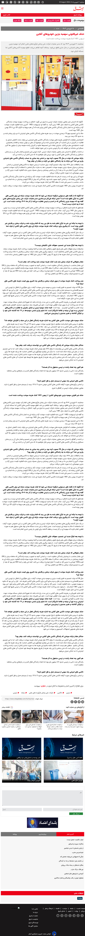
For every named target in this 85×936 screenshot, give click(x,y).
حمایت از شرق (33, 916)
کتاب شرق (7, 15)
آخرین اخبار (70, 834)
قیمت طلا (39, 20)
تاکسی (59, 692)
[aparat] (11, 2)
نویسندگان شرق (33, 922)
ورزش (83, 911)
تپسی (15, 692)
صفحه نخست (80, 908)
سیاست (64, 908)
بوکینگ (80, 898)
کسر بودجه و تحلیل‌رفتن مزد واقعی (28, 757)
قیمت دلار (67, 20)
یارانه (23, 692)
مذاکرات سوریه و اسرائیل (76, 844)
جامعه (72, 908)
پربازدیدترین (42, 834)
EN (38, 2)
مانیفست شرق (33, 919)
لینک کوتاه (38, 699)
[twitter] (15, 2)
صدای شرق (61, 911)
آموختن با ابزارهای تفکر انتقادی (73, 874)
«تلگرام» (43, 686)
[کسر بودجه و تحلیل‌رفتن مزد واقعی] (21, 749)
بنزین (68, 692)
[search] (31, 2)
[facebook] (75, 702)
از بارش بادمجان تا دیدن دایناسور (73, 848)
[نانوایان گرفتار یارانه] (21, 772)
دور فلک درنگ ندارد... (76, 869)
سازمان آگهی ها (33, 926)
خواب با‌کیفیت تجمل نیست (75, 840)
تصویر (69, 911)
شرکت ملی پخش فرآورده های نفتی (41, 692)
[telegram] (19, 2)
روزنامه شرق (78, 15)
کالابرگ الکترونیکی (53, 20)
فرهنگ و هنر (48, 908)
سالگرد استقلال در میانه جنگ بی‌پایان (72, 865)
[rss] (27, 2)
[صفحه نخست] (42, 2)
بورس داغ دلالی (77, 780)
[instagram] (23, 2)
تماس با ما (35, 909)
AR (35, 2)
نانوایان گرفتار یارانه (33, 780)
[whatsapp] (72, 701)
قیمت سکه (28, 20)
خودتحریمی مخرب (77, 852)
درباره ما (35, 912)
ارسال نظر (76, 814)
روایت (76, 911)
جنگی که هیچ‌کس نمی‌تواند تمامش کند (71, 857)
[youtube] (2, 2)
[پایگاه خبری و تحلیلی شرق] (78, 9)
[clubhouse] (6, 2)
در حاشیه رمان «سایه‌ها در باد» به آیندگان (71, 861)
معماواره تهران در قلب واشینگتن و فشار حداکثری (68, 878)
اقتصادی (80, 28)
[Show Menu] (2, 7)
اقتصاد (57, 908)
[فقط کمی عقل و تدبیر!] (63, 749)
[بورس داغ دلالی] (63, 772)
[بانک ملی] (42, 827)
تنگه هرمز (17, 20)
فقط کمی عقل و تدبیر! (74, 757)
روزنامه (15, 834)
